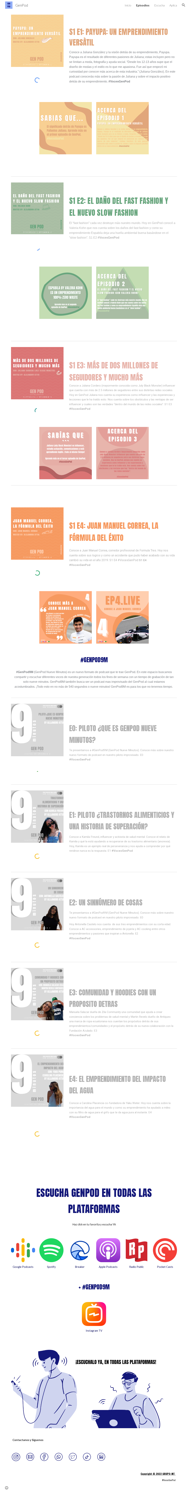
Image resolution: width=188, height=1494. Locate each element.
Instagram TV (94, 1330)
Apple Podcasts (108, 1266)
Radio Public (136, 1266)
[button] (183, 5)
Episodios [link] (142, 5)
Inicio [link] (128, 5)
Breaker (80, 1266)
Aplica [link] (173, 5)
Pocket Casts (165, 1266)
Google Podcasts (23, 1266)
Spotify (51, 1266)
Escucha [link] (159, 5)
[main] (122, 58)
